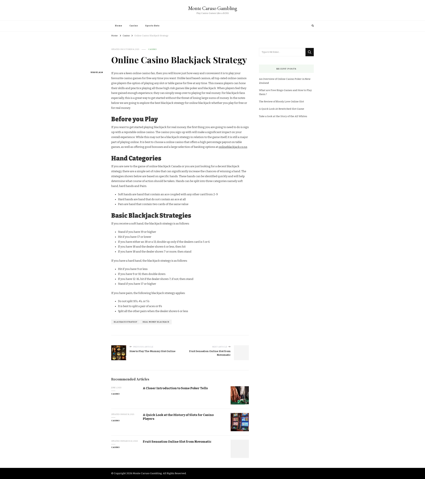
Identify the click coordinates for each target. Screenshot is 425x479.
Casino (133, 26)
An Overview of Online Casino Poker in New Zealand (284, 80)
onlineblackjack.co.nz (233, 147)
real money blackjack (156, 322)
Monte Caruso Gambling (212, 8)
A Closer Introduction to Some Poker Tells (175, 388)
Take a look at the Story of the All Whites (283, 116)
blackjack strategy (125, 322)
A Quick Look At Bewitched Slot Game (281, 108)
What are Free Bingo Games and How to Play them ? (285, 92)
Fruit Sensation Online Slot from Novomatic (177, 441)
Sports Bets (152, 26)
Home (118, 26)
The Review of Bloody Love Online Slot (281, 101)
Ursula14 (96, 72)
